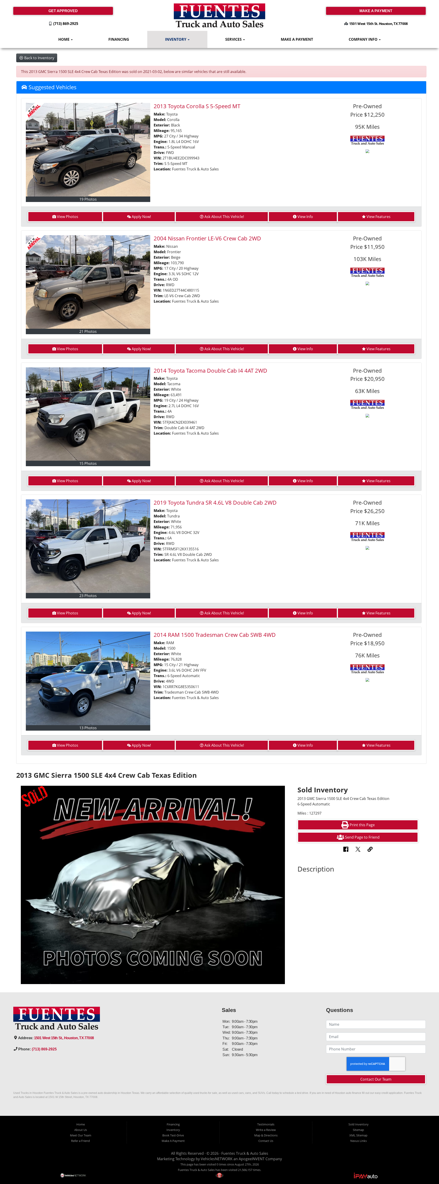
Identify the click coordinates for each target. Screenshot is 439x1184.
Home (64, 39)
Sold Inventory (358, 1124)
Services (234, 39)
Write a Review (266, 1130)
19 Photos (88, 199)
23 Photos (88, 595)
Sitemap (358, 1130)
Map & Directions (266, 1135)
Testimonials (265, 1124)
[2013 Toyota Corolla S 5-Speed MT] (88, 149)
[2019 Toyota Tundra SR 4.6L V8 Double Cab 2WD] (88, 546)
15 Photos (88, 463)
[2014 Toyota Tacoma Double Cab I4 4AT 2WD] (88, 414)
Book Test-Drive (173, 1135)
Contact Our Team (375, 1079)
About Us (80, 1130)
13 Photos (88, 727)
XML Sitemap (358, 1135)
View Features (379, 216)
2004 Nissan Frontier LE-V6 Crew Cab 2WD (207, 238)
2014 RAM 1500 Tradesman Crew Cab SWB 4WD (215, 634)
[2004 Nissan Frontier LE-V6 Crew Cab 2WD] (88, 282)
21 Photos (88, 331)
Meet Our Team (80, 1135)
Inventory (176, 39)
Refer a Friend (80, 1141)
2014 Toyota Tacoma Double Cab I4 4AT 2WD (210, 370)
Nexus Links (358, 1141)
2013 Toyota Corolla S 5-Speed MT (197, 106)
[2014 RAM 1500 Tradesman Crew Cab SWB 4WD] (88, 678)
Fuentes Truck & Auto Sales (244, 1153)
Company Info (363, 39)
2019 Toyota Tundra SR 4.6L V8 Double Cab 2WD (215, 502)
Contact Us (265, 1141)
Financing (118, 39)
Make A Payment (297, 39)
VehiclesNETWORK (217, 1158)
